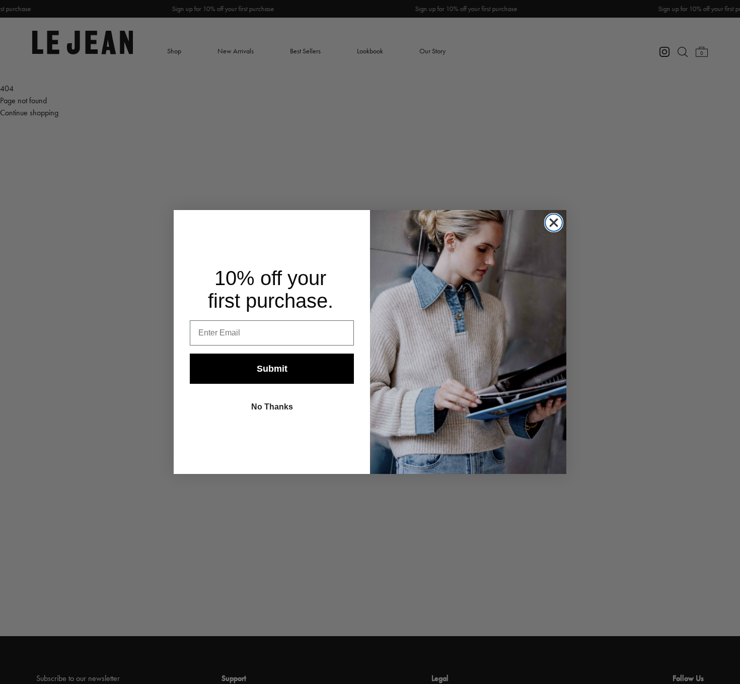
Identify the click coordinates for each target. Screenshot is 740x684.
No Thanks (272, 406)
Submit (272, 369)
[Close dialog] (553, 222)
